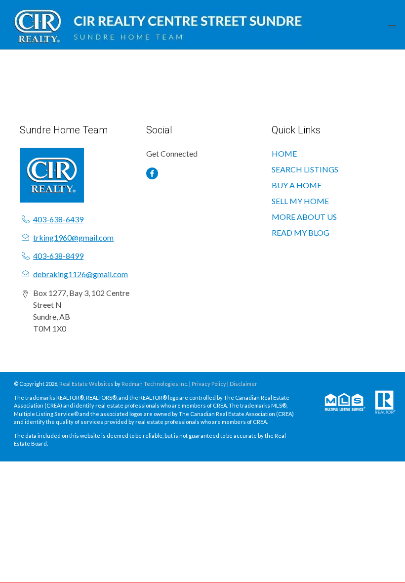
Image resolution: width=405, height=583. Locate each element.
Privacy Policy (209, 383)
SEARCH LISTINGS (305, 169)
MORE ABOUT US (304, 216)
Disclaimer (243, 383)
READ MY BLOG (300, 232)
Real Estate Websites (87, 383)
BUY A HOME (297, 185)
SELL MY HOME (300, 201)
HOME (284, 153)
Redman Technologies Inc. (155, 383)
